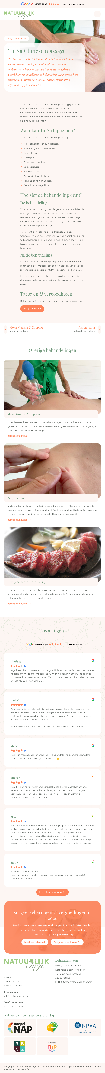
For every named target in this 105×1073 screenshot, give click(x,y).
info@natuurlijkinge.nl (16, 996)
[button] (52, 4)
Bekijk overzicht (32, 308)
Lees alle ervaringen (50, 892)
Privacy (97, 1066)
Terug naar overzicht (17, 38)
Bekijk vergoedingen (65, 942)
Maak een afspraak (35, 942)
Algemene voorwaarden (79, 1066)
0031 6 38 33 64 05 (14, 1006)
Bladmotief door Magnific (16, 1069)
